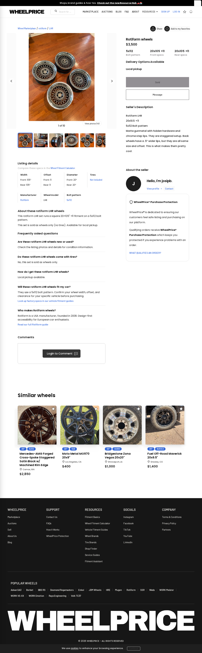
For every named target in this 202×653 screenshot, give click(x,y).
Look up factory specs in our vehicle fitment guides (46, 300)
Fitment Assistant (94, 561)
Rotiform (131, 589)
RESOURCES (93, 509)
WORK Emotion (36, 595)
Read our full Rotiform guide (33, 324)
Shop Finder (91, 548)
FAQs (48, 523)
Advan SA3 (16, 589)
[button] (61, 81)
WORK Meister (166, 589)
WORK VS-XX (17, 595)
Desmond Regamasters (62, 589)
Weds (152, 589)
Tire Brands (90, 542)
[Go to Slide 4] (71, 140)
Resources (148, 11)
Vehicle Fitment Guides (96, 529)
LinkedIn (127, 542)
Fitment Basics (92, 517)
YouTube (127, 536)
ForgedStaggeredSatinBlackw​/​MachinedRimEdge (37, 459)
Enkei (81, 589)
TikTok (126, 529)
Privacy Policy (169, 523)
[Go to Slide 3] (56, 140)
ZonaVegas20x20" (118, 455)
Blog (119, 11)
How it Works (52, 529)
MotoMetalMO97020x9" (75, 455)
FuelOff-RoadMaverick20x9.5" (164, 455)
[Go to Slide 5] (87, 140)
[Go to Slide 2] (40, 140)
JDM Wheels (95, 589)
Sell (9, 529)
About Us (12, 536)
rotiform (42, 28)
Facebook (128, 523)
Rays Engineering (57, 595)
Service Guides (92, 554)
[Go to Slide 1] (25, 140)
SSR (142, 589)
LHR (51, 28)
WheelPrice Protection (57, 536)
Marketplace (14, 517)
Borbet (29, 589)
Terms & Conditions (171, 517)
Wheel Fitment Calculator (62, 168)
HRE (108, 589)
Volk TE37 (76, 595)
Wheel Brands (92, 536)
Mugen (118, 589)
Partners (166, 529)
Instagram (128, 517)
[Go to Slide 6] (102, 140)
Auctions (12, 523)
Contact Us (51, 517)
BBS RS (41, 589)
